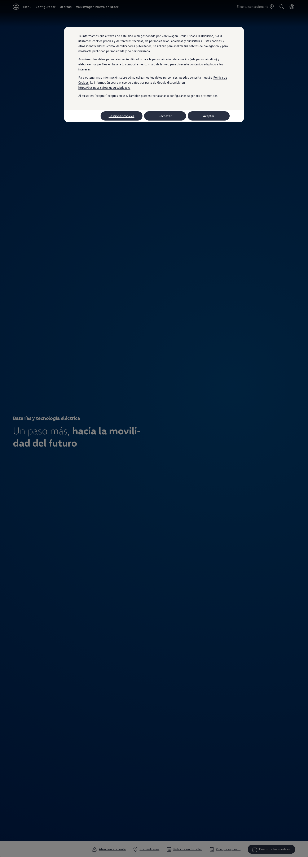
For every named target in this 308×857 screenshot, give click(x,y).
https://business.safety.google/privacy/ (104, 87)
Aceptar (208, 116)
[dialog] (154, 428)
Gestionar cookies (121, 116)
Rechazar (165, 116)
